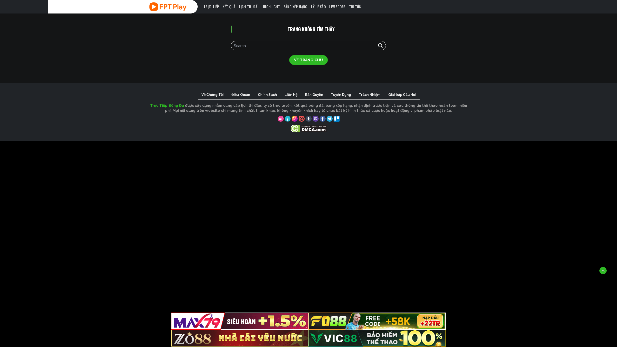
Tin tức (355, 6)
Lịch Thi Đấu (249, 6)
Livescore (337, 6)
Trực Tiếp (211, 6)
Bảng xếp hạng (295, 6)
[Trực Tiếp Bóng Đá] (174, 6)
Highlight (271, 6)
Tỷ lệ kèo (318, 6)
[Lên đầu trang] (603, 270)
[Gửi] (380, 45)
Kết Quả (229, 6)
